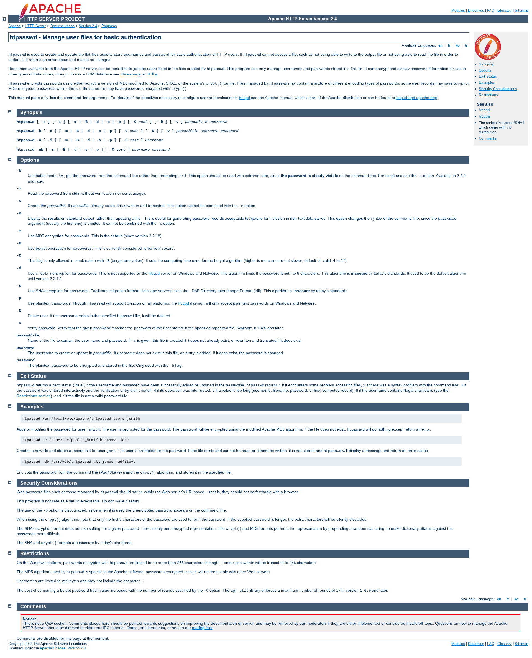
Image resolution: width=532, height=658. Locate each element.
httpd (244, 98)
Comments (487, 138)
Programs (109, 26)
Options (485, 70)
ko (457, 45)
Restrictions (488, 95)
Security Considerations (498, 89)
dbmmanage (130, 74)
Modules (458, 10)
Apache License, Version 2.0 (63, 648)
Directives (476, 10)
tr (466, 45)
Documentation (62, 26)
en (440, 45)
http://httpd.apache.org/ (416, 97)
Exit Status (488, 76)
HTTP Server (35, 26)
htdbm (151, 74)
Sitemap (521, 10)
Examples (487, 82)
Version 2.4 (88, 26)
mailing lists (202, 628)
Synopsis (486, 64)
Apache (14, 26)
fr (449, 45)
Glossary (504, 10)
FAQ (490, 10)
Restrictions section (34, 396)
